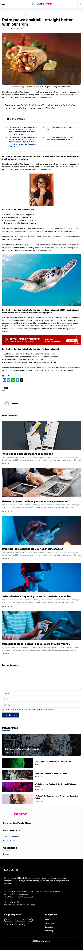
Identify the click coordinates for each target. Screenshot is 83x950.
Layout (6, 854)
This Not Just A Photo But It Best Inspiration (23, 749)
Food (4, 393)
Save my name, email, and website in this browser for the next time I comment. (30, 709)
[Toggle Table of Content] (75, 119)
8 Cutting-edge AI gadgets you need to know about (32, 548)
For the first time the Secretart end (58, 128)
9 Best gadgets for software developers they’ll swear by (36, 643)
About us (48, 920)
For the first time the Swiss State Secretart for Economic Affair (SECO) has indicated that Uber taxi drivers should (23, 130)
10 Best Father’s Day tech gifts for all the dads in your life (36, 596)
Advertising (49, 931)
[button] (80, 3)
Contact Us (49, 927)
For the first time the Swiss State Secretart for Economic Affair (59, 138)
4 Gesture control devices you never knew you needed (35, 501)
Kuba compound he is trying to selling (51, 773)
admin (6, 29)
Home (4, 15)
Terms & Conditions (11, 837)
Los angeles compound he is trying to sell (53, 761)
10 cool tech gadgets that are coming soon (27, 453)
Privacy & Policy (10, 840)
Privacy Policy (50, 923)
